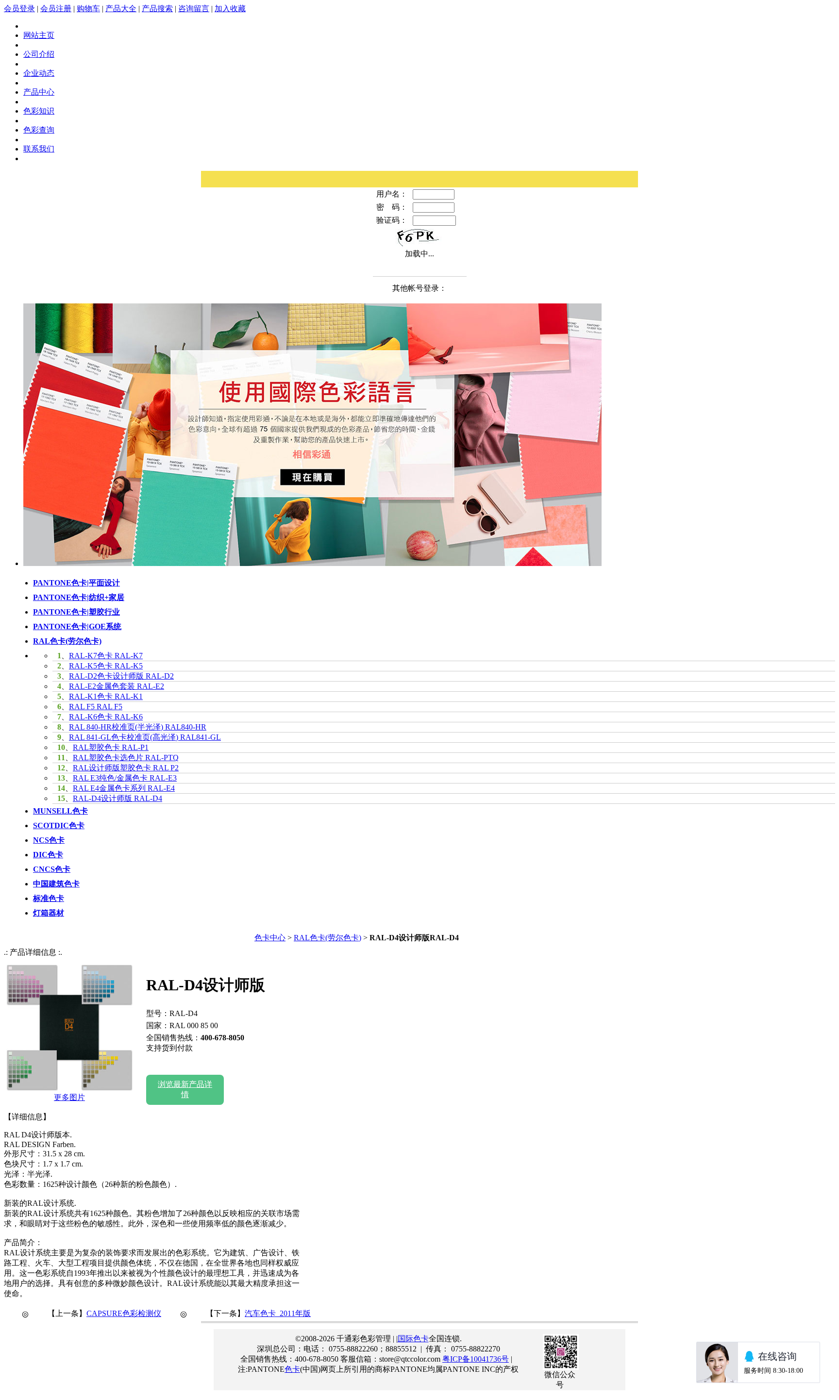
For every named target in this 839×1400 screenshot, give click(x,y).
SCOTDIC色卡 (58, 825)
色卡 (292, 1369)
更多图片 (69, 1097)
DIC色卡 (48, 854)
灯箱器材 (48, 913)
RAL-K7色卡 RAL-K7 (106, 655)
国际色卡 (413, 1338)
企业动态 (38, 73)
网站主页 (38, 35)
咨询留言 (193, 8)
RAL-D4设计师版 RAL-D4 (117, 798)
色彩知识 (38, 111)
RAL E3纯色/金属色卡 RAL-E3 (125, 778)
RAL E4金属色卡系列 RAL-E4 (124, 788)
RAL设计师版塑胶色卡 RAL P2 (126, 768)
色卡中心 (269, 937)
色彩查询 (38, 130)
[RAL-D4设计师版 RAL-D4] (69, 1088)
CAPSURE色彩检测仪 (123, 1313)
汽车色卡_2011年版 (278, 1313)
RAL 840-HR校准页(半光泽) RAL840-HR (137, 727)
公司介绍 (38, 54)
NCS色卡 (49, 840)
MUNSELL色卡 (60, 811)
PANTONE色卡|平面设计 (76, 583)
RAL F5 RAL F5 (95, 706)
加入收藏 (230, 8)
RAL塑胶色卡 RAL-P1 (111, 747)
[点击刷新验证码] (419, 237)
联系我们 (38, 149)
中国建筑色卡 (56, 884)
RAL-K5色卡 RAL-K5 (106, 666)
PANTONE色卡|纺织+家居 (78, 597)
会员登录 (19, 8)
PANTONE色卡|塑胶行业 (76, 612)
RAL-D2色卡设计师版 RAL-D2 (121, 676)
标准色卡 (48, 898)
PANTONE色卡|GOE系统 (77, 626)
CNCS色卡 (51, 869)
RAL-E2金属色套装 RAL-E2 (116, 686)
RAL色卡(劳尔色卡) (67, 641)
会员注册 (55, 8)
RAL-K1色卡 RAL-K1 (106, 696)
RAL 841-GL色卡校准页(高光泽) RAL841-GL (145, 737)
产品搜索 (157, 8)
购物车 (88, 8)
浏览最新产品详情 (185, 1089)
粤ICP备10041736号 (475, 1359)
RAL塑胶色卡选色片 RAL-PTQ (126, 757)
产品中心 (38, 92)
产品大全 (120, 8)
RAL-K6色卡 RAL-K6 (106, 717)
